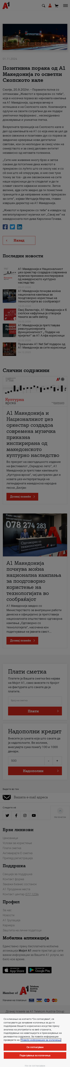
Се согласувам (35, 1047)
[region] (35, 1040)
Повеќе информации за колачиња (41, 1040)
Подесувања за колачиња (35, 1055)
